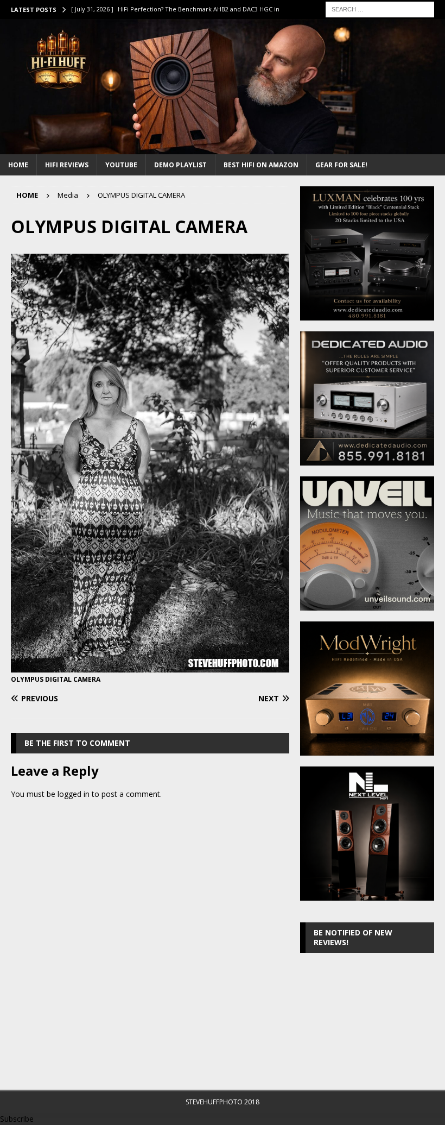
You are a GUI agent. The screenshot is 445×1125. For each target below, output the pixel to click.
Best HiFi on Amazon (261, 164)
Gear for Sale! (341, 164)
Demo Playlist (180, 164)
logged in (74, 794)
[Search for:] (380, 8)
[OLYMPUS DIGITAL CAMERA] (150, 666)
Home (18, 164)
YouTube (121, 164)
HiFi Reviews (66, 164)
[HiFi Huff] (222, 147)
